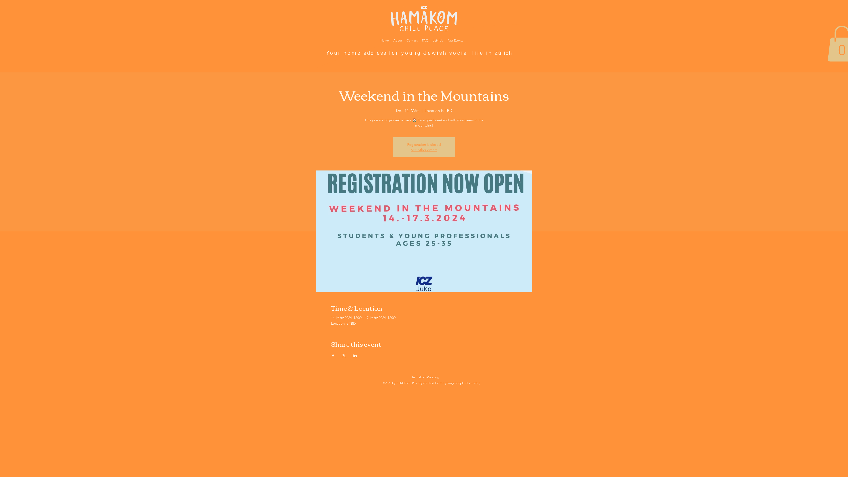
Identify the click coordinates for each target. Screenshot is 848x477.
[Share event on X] (344, 355)
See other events (424, 150)
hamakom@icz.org (425, 377)
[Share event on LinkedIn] (355, 355)
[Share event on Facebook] (333, 355)
